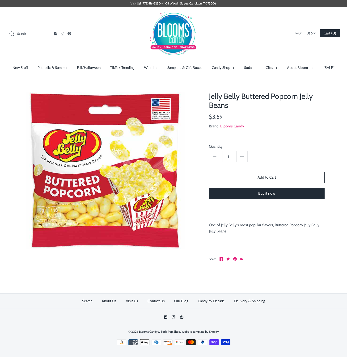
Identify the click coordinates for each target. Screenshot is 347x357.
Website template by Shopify (200, 331)
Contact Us (156, 301)
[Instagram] (62, 33)
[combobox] (311, 32)
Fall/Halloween (89, 67)
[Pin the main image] (235, 259)
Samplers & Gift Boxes (184, 67)
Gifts (272, 67)
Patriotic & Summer (53, 67)
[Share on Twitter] (228, 259)
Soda (250, 67)
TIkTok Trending (122, 67)
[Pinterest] (69, 33)
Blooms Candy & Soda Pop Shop (159, 331)
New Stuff (20, 67)
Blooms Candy (232, 126)
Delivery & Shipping (249, 301)
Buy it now (266, 193)
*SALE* (328, 67)
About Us (109, 301)
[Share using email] (242, 259)
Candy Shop (223, 67)
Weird (151, 67)
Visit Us (132, 301)
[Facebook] (55, 33)
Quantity (216, 146)
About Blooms (300, 67)
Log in (298, 33)
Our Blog (181, 301)
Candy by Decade (211, 301)
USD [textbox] (312, 32)
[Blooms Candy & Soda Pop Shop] (173, 33)
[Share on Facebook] (221, 259)
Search (87, 301)
